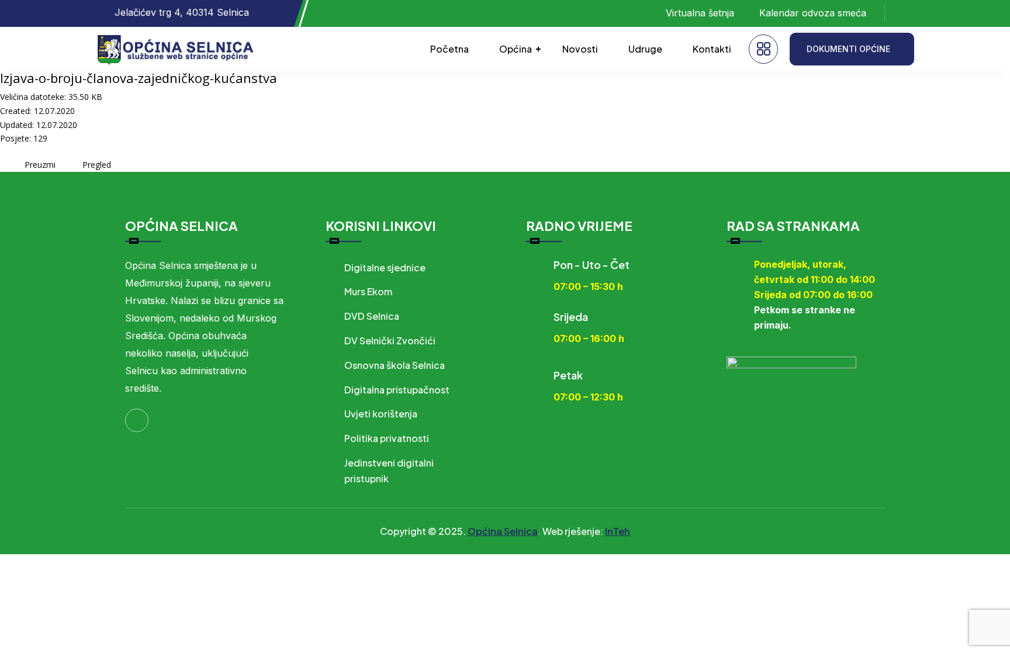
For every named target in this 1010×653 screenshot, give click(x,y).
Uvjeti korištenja (380, 413)
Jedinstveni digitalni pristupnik (389, 471)
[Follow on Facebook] (905, 13)
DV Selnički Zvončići (389, 340)
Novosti (580, 49)
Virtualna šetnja (700, 13)
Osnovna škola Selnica (394, 365)
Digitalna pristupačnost (396, 389)
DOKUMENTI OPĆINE (848, 49)
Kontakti (712, 49)
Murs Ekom (368, 291)
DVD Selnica (371, 316)
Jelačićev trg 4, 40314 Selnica (182, 12)
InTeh (617, 531)
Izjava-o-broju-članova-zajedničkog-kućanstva (138, 78)
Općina (515, 49)
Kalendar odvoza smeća (812, 13)
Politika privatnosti (386, 438)
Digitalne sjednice (385, 267)
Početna (449, 49)
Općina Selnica (503, 531)
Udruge (645, 49)
